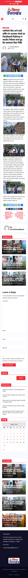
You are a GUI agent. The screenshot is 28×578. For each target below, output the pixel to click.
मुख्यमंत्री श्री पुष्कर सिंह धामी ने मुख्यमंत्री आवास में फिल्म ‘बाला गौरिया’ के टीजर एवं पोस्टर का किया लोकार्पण (13, 413)
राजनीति (8, 27)
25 (7, 442)
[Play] (5, 155)
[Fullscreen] (23, 155)
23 (23, 439)
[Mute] (20, 155)
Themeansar (14, 571)
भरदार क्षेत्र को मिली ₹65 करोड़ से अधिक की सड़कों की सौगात (13, 519)
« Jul (4, 449)
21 (17, 439)
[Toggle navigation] (12, 19)
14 (17, 436)
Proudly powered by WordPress (9, 569)
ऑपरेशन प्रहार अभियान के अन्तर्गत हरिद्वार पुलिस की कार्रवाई (13, 248)
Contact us (16, 574)
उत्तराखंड (4, 27)
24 (4, 442)
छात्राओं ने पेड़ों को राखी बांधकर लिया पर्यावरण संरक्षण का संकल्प (13, 264)
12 (10, 436)
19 (10, 439)
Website (5, 348)
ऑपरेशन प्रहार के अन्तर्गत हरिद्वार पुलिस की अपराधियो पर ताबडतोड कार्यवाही (13, 281)
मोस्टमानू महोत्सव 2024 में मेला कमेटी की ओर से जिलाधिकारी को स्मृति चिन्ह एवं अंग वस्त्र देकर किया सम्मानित (19, 216)
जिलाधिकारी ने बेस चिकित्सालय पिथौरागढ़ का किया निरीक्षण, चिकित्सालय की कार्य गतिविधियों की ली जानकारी (9, 216)
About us (11, 574)
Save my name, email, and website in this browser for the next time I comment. (13, 360)
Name (4, 330)
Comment (6, 301)
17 (4, 439)
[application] (14, 150)
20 (14, 439)
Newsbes (23, 569)
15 (20, 436)
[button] (23, 18)
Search (4, 373)
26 (10, 442)
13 (14, 436)
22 (20, 439)
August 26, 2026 (9, 473)
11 (7, 436)
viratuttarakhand (14, 46)
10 (4, 436)
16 (23, 436)
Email (4, 339)
